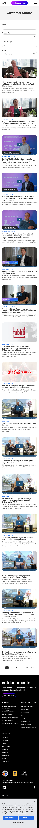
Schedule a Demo (19, 3)
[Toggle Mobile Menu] (35, 3)
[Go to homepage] (4, 3)
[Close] (34, 801)
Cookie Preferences (18, 822)
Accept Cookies (10, 817)
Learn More (22, 813)
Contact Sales (9, 695)
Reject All (26, 817)
